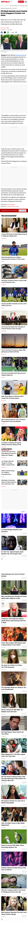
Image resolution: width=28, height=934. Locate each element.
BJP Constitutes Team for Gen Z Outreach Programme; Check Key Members (13, 420)
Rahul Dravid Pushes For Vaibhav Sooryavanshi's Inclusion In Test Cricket (12, 258)
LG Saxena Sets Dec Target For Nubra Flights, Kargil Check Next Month (7, 464)
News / (2, 5)
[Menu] (26, 2)
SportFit (3, 377)
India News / (7, 5)
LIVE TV (21, 1)
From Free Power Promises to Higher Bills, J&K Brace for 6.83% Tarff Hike (13, 351)
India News (3, 29)
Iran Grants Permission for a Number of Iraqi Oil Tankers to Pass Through (13, 328)
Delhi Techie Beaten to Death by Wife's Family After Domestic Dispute (12, 397)
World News (3, 238)
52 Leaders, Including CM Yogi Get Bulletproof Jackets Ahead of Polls (11, 443)
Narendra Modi (20, 55)
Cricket (2, 261)
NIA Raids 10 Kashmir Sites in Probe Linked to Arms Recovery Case (13, 281)
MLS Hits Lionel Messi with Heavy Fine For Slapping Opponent (13, 374)
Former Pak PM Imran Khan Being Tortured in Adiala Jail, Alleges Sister (14, 235)
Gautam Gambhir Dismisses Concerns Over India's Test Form (14, 304)
